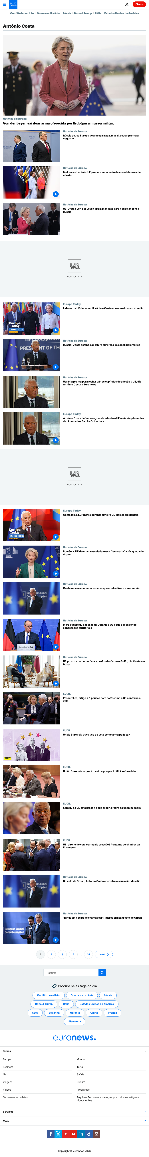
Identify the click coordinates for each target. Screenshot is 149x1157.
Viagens (7, 1081)
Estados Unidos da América (121, 13)
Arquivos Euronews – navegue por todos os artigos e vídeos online (108, 1099)
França (112, 1012)
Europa (7, 1059)
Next (102, 954)
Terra (80, 1066)
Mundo (81, 1059)
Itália (98, 13)
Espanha (54, 1012)
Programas (83, 1089)
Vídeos (7, 1089)
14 (88, 954)
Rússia (67, 13)
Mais (6, 1120)
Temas (7, 1051)
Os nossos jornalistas (15, 1097)
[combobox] (74, 972)
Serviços (8, 1111)
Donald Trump (83, 13)
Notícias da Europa (15, 118)
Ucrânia (75, 1012)
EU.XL (67, 693)
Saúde (80, 1074)
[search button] (102, 972)
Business (8, 1066)
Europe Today (72, 303)
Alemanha (74, 1021)
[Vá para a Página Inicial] (13, 4)
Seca (35, 1012)
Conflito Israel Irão (22, 13)
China (94, 1012)
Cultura (81, 1081)
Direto (139, 4)
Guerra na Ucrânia (48, 13)
